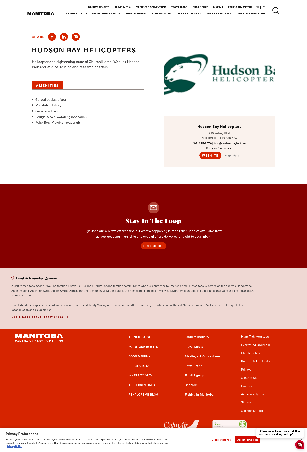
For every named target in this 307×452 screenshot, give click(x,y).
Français (247, 386)
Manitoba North (252, 353)
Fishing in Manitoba (240, 7)
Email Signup (200, 7)
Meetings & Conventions (151, 7)
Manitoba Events (106, 13)
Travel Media (123, 7)
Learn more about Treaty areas (37, 316)
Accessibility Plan (253, 394)
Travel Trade (179, 7)
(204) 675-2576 (202, 143)
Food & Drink (135, 13)
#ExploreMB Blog (251, 13)
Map (228, 155)
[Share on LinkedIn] (64, 37)
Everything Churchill (255, 345)
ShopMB (218, 7)
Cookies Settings (221, 439)
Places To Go (162, 13)
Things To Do (76, 13)
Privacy (246, 369)
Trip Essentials (219, 13)
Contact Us (249, 377)
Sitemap (246, 402)
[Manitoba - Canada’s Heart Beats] (40, 13)
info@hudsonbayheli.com (230, 143)
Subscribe (153, 246)
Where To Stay (189, 13)
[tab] (47, 85)
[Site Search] (276, 10)
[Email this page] (76, 37)
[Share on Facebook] (52, 37)
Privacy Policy (14, 446)
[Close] (301, 439)
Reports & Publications (257, 361)
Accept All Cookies (247, 439)
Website (210, 155)
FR (263, 7)
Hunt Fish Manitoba (255, 336)
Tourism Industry (98, 7)
